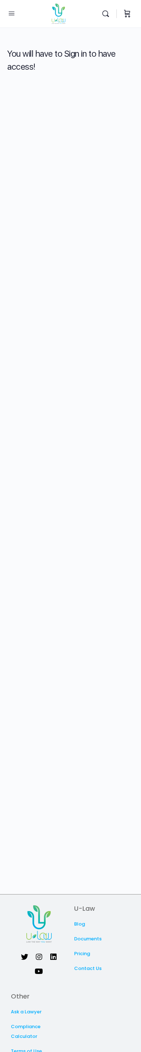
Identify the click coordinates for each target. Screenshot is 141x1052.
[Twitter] (24, 957)
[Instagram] (39, 957)
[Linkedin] (53, 957)
